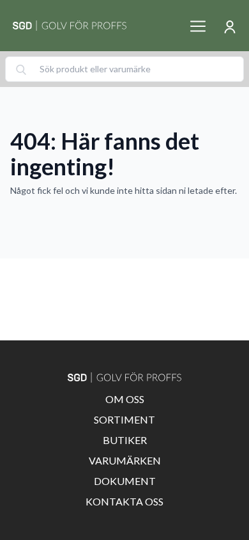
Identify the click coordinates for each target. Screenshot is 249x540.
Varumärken (125, 460)
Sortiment (124, 419)
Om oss (124, 399)
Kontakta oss (124, 501)
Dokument (125, 481)
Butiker (125, 440)
